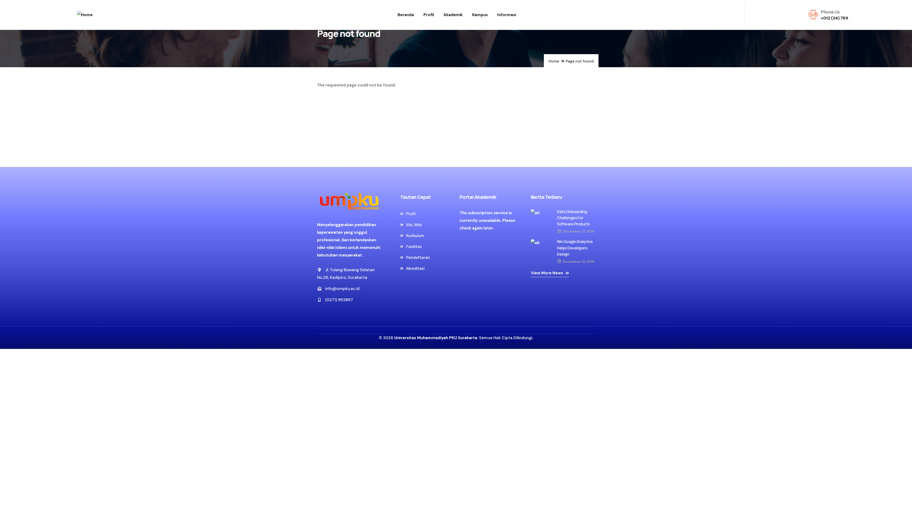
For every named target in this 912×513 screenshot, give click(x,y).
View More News (547, 273)
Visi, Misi (414, 224)
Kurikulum (415, 235)
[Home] (85, 15)
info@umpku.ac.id (342, 288)
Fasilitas (414, 246)
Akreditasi (415, 268)
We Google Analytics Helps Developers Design (575, 247)
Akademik (453, 14)
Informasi (506, 14)
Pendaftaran (418, 257)
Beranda (406, 14)
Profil (428, 14)
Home (554, 61)
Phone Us (830, 12)
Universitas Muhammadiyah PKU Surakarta (435, 337)
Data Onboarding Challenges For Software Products (573, 218)
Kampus (480, 14)
